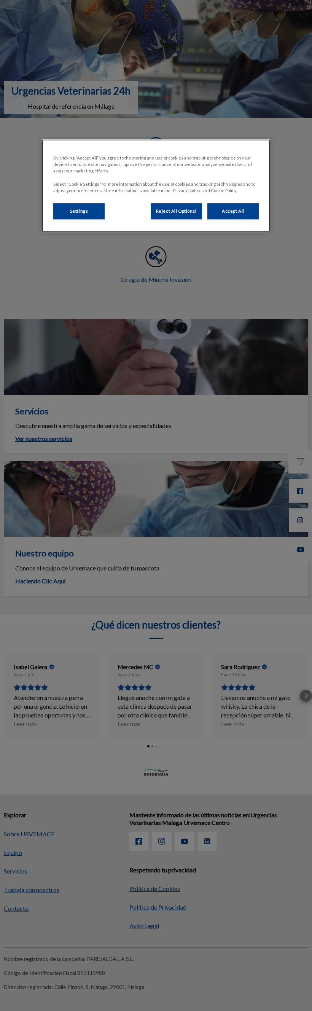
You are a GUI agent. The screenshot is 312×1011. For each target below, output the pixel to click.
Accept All (233, 211)
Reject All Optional (176, 211)
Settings (79, 211)
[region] (156, 186)
